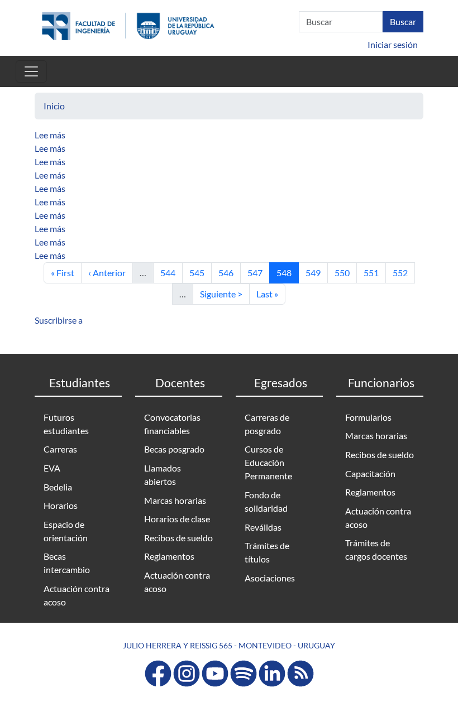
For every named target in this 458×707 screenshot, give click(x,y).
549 (316, 272)
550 (345, 272)
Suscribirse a (59, 320)
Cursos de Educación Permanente (268, 462)
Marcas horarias (175, 500)
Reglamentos (169, 556)
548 (287, 272)
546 (229, 272)
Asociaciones (270, 578)
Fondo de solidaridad (266, 501)
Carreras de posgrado (267, 424)
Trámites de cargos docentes (376, 549)
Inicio (54, 105)
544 (171, 272)
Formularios (368, 417)
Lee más (50, 134)
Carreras (60, 449)
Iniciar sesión (393, 44)
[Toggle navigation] (31, 71)
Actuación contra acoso (76, 595)
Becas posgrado (174, 449)
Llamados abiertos (162, 475)
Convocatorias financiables (172, 424)
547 (258, 272)
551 (374, 272)
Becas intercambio (67, 563)
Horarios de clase (177, 518)
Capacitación (370, 473)
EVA (52, 468)
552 (403, 272)
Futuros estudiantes (66, 424)
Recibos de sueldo (178, 537)
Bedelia (58, 487)
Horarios (61, 505)
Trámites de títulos (267, 552)
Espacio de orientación (66, 531)
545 (200, 272)
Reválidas (263, 527)
